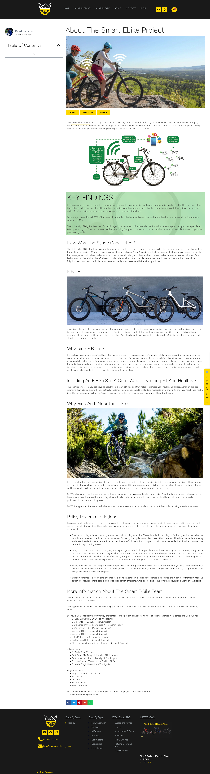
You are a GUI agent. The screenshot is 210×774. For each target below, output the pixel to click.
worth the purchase (158, 488)
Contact (131, 8)
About (117, 8)
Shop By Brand (82, 8)
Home (67, 8)
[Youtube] (158, 9)
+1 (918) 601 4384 (51, 739)
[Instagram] (164, 9)
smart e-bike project (80, 122)
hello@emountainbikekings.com (57, 746)
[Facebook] (50, 732)
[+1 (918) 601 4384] (40, 739)
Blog (143, 8)
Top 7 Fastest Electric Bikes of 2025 (155, 758)
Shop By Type (102, 8)
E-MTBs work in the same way (81, 482)
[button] (59, 45)
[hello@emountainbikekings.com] (40, 746)
